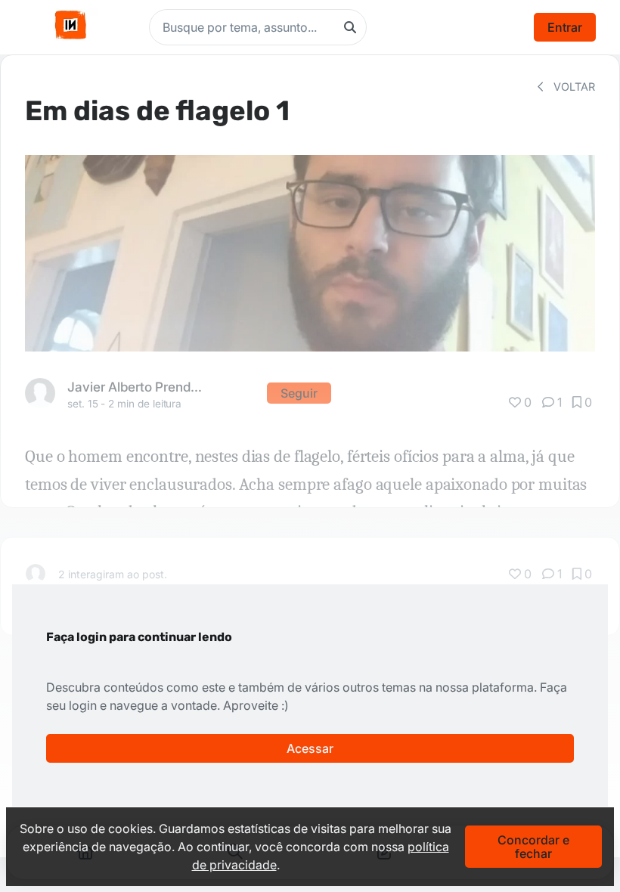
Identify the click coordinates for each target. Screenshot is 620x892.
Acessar (310, 748)
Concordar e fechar (533, 846)
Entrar (564, 27)
